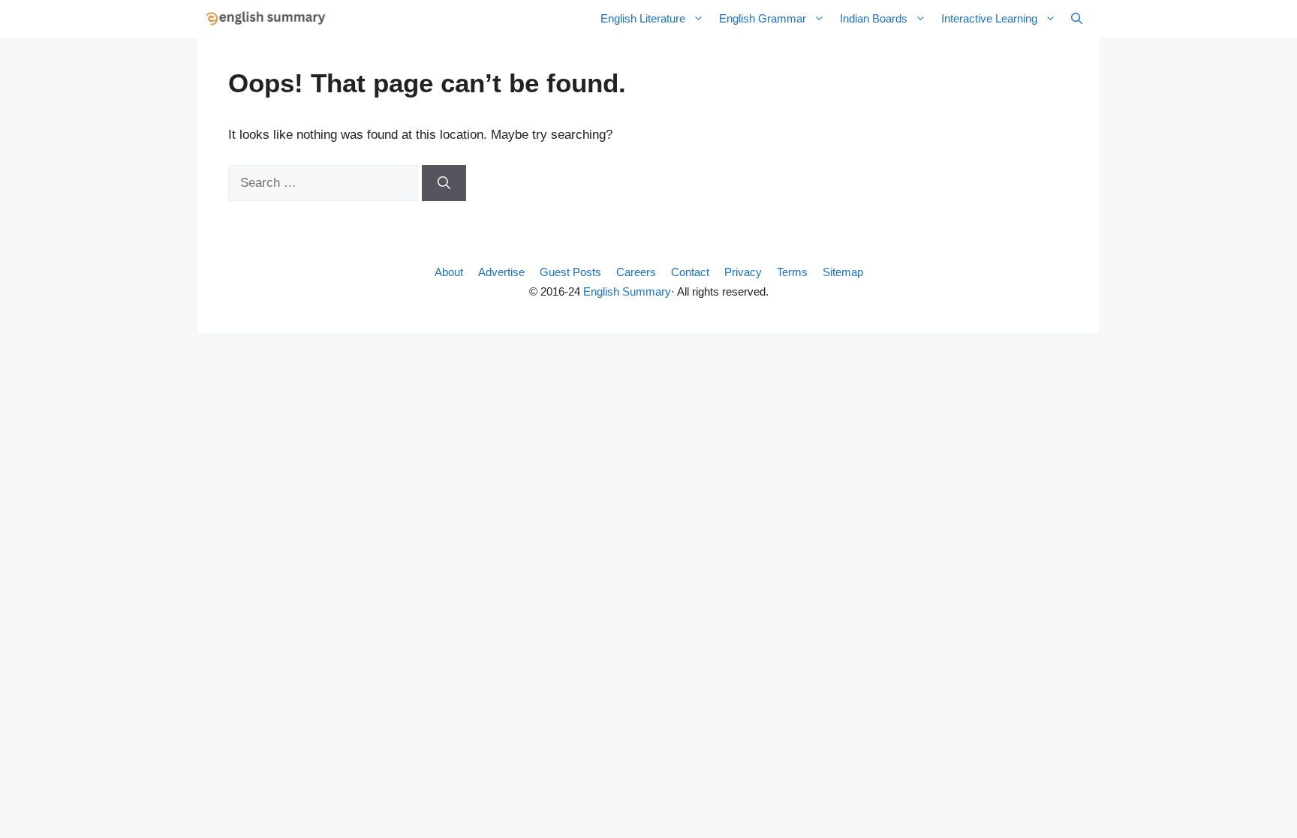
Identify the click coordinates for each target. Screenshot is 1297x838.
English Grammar (762, 18)
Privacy (743, 272)
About (449, 272)
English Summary (627, 291)
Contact (690, 272)
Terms (792, 272)
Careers (636, 272)
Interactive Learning (989, 18)
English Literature (642, 18)
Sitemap (843, 272)
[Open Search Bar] (1077, 19)
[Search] (444, 183)
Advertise (501, 272)
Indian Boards (873, 18)
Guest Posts (570, 272)
